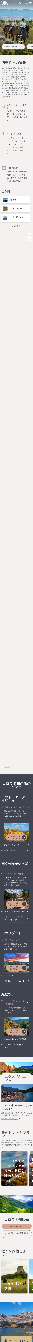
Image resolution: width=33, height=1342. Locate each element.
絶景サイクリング (11, 845)
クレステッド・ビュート (14, 981)
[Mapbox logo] (6, 767)
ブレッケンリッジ (11, 940)
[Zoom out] (29, 236)
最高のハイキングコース (14, 807)
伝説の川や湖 (9, 850)
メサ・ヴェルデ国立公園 (14, 911)
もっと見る (15, 226)
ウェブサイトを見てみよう (15, 1226)
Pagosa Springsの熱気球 (15, 1039)
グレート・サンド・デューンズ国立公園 (14, 918)
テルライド (9, 975)
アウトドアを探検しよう (14, 47)
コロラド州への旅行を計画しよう (18, 1234)
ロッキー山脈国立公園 (13, 874)
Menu (25, 3)
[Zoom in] (29, 234)
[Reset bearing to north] (29, 239)
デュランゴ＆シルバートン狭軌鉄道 (14, 1002)
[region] (16, 500)
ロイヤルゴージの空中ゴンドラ (14, 1046)
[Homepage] (4, 4)
